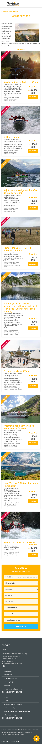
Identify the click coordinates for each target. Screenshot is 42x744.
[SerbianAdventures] (13, 3)
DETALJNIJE (32, 97)
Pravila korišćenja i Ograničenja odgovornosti (17, 711)
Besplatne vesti (8, 674)
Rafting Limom (11, 137)
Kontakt (6, 645)
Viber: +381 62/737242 (9, 658)
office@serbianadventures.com (12, 663)
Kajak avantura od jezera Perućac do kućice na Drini (21, 191)
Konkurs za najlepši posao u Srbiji (14, 689)
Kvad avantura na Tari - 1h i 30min (21, 82)
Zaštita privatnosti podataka (12, 708)
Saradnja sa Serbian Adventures (13, 704)
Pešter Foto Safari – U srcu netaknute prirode (17, 249)
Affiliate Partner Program (11, 715)
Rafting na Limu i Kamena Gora (19, 542)
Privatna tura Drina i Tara (16, 371)
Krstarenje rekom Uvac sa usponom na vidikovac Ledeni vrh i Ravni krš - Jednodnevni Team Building (21, 307)
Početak (4, 12)
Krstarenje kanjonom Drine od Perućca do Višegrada (19, 427)
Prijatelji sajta (7, 685)
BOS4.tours (5, 741)
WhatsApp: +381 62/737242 (11, 656)
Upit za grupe (8, 671)
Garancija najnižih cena (10, 678)
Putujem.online (14, 741)
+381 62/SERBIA (8, 661)
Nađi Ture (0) (21, 626)
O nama (6, 700)
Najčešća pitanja (8, 682)
